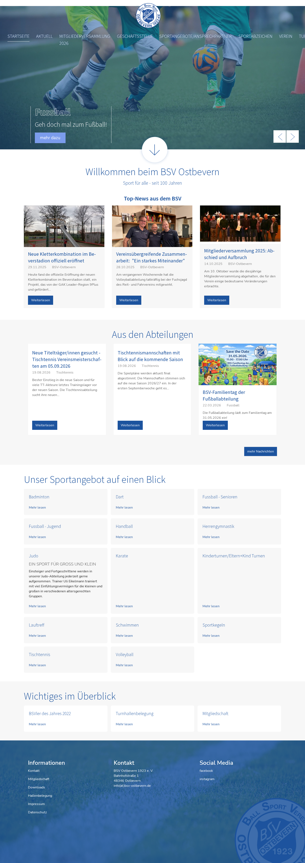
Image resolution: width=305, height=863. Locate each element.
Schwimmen (127, 625)
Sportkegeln (214, 625)
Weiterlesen (40, 300)
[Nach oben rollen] (296, 854)
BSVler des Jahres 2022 (50, 713)
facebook (206, 770)
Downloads (36, 787)
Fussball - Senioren (220, 497)
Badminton (39, 497)
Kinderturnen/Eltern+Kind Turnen (234, 556)
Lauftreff (36, 625)
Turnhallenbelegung (135, 713)
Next (292, 136)
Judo (33, 556)
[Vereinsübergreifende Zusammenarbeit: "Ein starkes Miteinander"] (152, 235)
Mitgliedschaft (215, 713)
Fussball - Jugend (45, 526)
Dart (120, 497)
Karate (122, 556)
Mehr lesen (37, 507)
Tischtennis (39, 654)
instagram (207, 779)
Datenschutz (37, 812)
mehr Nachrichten (260, 451)
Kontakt (34, 770)
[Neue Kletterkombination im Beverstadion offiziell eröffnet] (64, 235)
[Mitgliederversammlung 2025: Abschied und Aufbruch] (240, 223)
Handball (124, 526)
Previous (279, 136)
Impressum (36, 804)
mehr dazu (50, 138)
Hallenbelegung (40, 795)
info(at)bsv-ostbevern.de (132, 785)
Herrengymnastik (218, 526)
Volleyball (124, 654)
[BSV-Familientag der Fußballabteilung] (238, 370)
